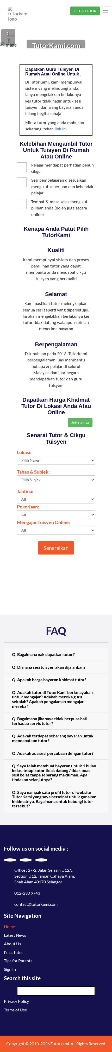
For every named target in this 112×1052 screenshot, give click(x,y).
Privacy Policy (16, 1001)
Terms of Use (15, 1009)
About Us (12, 943)
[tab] (56, 654)
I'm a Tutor (13, 952)
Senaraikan (56, 548)
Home (9, 926)
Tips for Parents (18, 960)
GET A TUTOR (85, 11)
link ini (61, 129)
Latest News (15, 935)
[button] (56, 654)
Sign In (10, 969)
